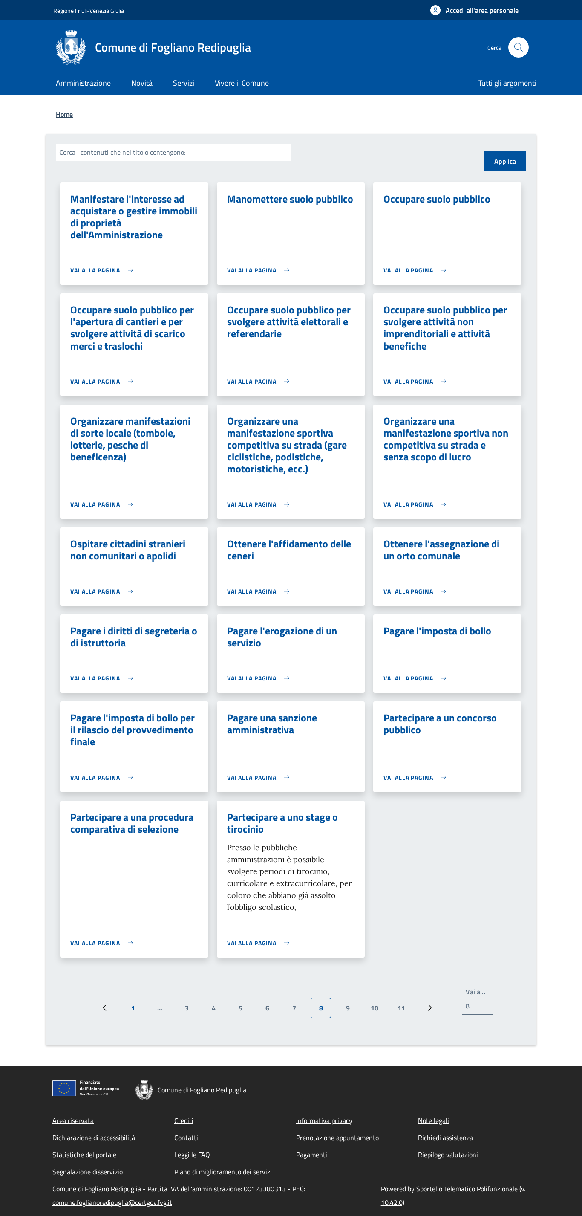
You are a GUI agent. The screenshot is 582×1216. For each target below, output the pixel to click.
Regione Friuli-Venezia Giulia (88, 10)
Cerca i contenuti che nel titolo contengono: (122, 152)
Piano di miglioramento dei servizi (223, 1172)
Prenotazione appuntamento (337, 1137)
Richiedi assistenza (445, 1137)
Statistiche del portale (84, 1154)
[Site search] (518, 47)
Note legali (433, 1120)
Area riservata (73, 1120)
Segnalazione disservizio (87, 1172)
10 (378, 1010)
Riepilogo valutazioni (448, 1154)
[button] (474, 10)
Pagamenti (311, 1154)
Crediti (183, 1120)
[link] (103, 270)
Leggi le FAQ (192, 1154)
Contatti (186, 1137)
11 (405, 1010)
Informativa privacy (324, 1120)
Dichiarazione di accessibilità (93, 1137)
